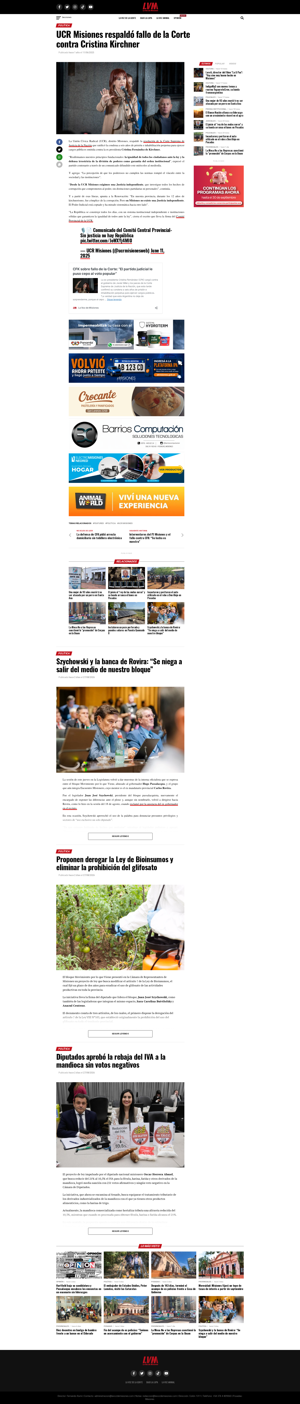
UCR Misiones (125, 523)
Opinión (178, 17)
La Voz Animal (162, 18)
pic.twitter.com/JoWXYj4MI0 (106, 240)
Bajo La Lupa (146, 18)
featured (99, 523)
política (111, 523)
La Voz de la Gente (127, 18)
